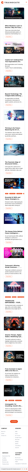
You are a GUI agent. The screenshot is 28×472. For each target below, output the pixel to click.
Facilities (4, 458)
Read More (8, 36)
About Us (3, 431)
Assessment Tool (6, 456)
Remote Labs (5, 462)
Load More (14, 421)
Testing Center (5, 464)
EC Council (17, 435)
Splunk (16, 443)
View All (17, 447)
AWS (16, 431)
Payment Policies (19, 459)
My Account (17, 457)
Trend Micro (18, 445)
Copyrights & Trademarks (21, 463)
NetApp (17, 441)
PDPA (16, 461)
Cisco (16, 433)
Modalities (4, 460)
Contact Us (3, 435)
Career (2, 433)
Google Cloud (18, 437)
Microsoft (17, 439)
